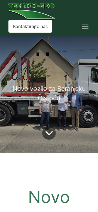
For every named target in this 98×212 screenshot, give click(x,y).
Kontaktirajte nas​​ (30, 26)
